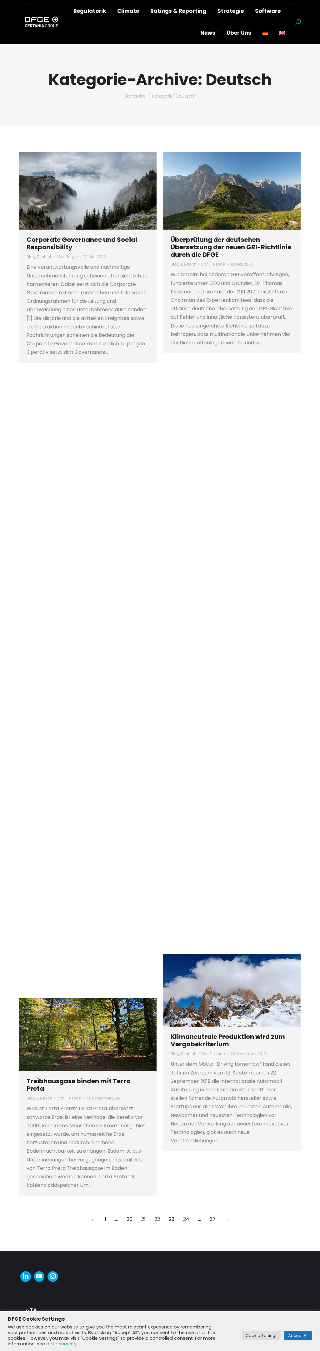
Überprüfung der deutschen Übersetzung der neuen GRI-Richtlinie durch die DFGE (231, 247)
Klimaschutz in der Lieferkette (219, 620)
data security (61, 1344)
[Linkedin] (25, 1276)
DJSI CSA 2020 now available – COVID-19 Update (220, 446)
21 (143, 1219)
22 (157, 1219)
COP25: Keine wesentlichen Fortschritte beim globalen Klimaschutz (214, 824)
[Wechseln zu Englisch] (282, 33)
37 (213, 1219)
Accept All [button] (298, 1335)
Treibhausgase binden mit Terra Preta (79, 1085)
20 (129, 1219)
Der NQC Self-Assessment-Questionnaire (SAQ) (70, 855)
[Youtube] (39, 1276)
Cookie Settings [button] (262, 1335)
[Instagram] (53, 1276)
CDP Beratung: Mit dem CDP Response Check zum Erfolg (87, 455)
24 (186, 1219)
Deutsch (44, 256)
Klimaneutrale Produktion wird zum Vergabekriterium (228, 1040)
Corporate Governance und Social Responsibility (82, 243)
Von (67, 256)
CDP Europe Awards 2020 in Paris (79, 655)
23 (171, 1219)
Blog (31, 256)
